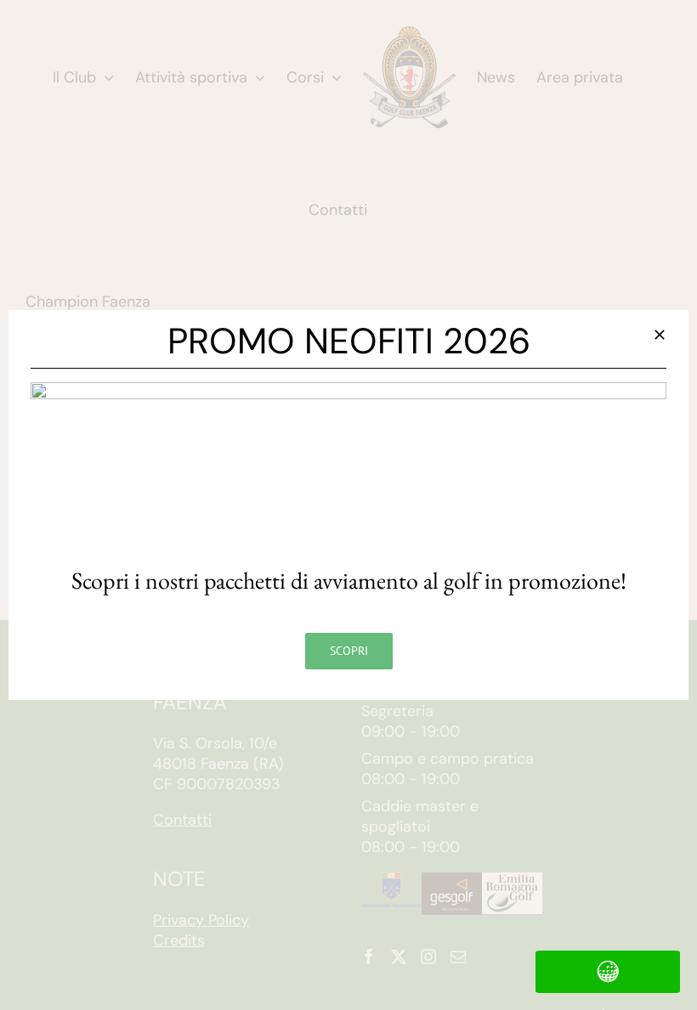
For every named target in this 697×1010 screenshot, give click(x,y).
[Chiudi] (660, 334)
